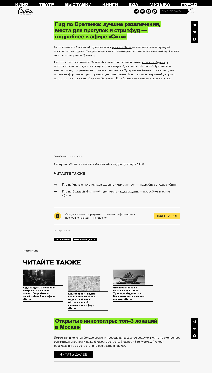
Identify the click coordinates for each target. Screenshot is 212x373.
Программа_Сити (84, 239)
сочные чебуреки (153, 62)
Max (154, 11)
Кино (21, 4)
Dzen (148, 11)
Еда (133, 4)
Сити (25, 11)
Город (189, 4)
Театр (46, 4)
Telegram (136, 11)
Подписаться (167, 216)
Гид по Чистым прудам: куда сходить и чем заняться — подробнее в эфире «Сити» (119, 184)
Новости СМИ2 (30, 251)
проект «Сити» (122, 47)
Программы (63, 239)
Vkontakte (142, 11)
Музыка (159, 4)
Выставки (78, 4)
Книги (110, 4)
